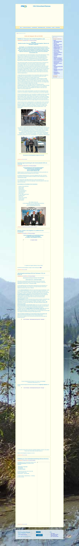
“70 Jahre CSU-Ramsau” (27, 27)
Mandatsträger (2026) (41, 27)
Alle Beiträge (58, 27)
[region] (39, 16)
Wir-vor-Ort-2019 (25, 159)
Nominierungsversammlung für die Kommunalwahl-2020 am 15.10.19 (32, 163)
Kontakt (53, 27)
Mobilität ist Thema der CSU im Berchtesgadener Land (31, 38)
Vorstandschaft (34, 27)
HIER (41, 267)
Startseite (17, 33)
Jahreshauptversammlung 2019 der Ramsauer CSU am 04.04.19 (31, 274)
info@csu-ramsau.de (23, 534)
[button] (21, 16)
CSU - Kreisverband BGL (55, 536)
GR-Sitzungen (48, 27)
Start (21, 27)
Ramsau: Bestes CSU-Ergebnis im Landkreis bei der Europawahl (30, 231)
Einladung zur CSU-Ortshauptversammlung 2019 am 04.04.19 (32, 458)
